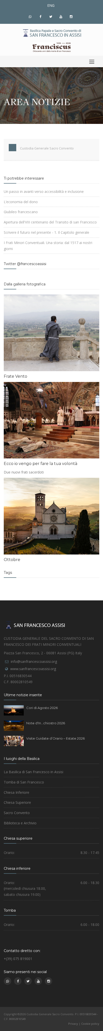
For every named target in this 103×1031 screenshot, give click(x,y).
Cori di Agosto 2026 (42, 708)
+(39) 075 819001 (18, 958)
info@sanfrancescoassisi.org (34, 661)
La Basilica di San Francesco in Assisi (33, 771)
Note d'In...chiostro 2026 (45, 723)
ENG (50, 5)
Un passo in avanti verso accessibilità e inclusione (44, 191)
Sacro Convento (17, 812)
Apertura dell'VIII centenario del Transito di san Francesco (50, 222)
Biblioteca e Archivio (20, 823)
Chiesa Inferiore (16, 792)
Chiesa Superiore (17, 802)
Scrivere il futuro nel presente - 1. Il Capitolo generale (46, 232)
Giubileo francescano (21, 211)
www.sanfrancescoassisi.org (33, 668)
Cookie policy (90, 1023)
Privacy (73, 1023)
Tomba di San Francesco (24, 782)
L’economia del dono (21, 201)
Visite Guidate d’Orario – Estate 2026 (55, 738)
